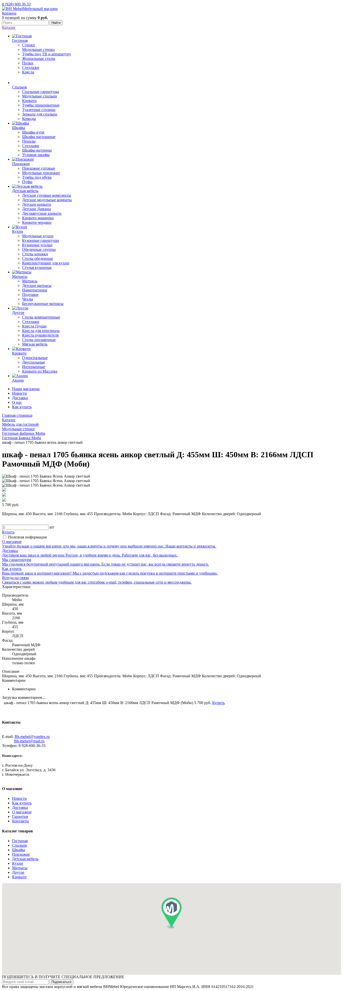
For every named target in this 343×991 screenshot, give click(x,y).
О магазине (22, 812)
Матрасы (19, 868)
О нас (17, 402)
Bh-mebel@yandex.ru (32, 736)
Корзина (9, 13)
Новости (19, 393)
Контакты (20, 821)
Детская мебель (25, 859)
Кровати (19, 877)
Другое (18, 872)
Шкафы (18, 850)
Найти (56, 23)
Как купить (22, 407)
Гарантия (20, 816)
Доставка (20, 398)
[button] (171, 913)
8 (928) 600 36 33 (16, 4)
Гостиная (20, 841)
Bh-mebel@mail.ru (29, 741)
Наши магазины (26, 389)
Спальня (19, 845)
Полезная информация (27, 537)
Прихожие (21, 854)
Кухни (17, 863)
